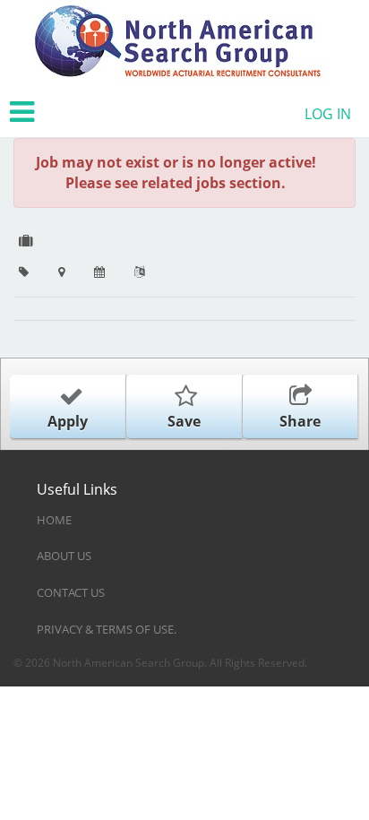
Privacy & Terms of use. (106, 629)
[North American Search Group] (178, 44)
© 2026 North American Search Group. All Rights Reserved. (160, 662)
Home (54, 520)
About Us (64, 556)
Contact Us (71, 592)
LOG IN (328, 114)
